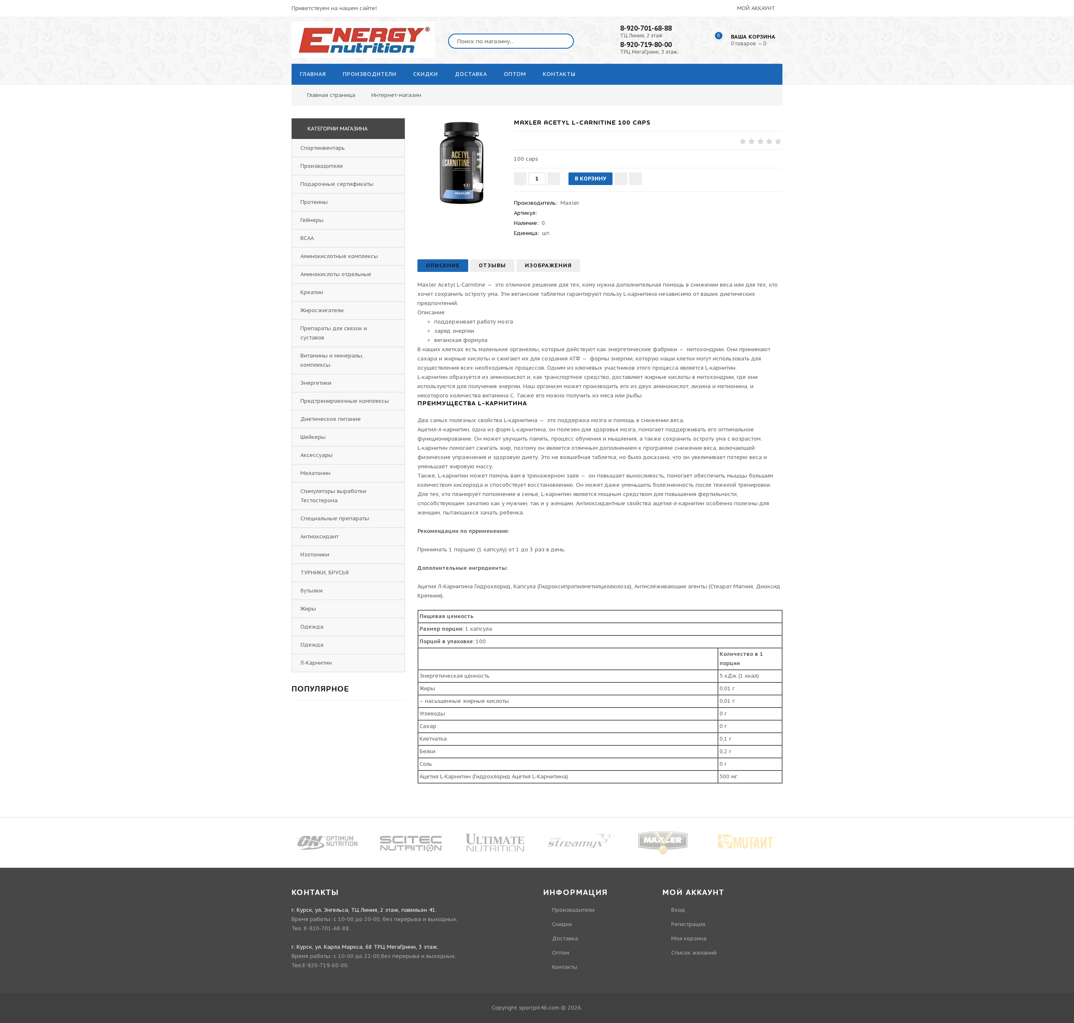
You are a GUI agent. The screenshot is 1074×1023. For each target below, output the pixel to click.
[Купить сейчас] (635, 178)
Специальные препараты (334, 518)
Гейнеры (311, 220)
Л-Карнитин (316, 662)
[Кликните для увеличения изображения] (461, 162)
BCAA (307, 238)
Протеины (314, 202)
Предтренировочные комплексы (344, 401)
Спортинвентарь (322, 147)
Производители (321, 166)
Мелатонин (315, 473)
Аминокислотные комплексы (339, 256)
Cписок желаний (694, 952)
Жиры (308, 608)
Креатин (311, 292)
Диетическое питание (330, 419)
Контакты (564, 967)
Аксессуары (316, 455)
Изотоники (314, 554)
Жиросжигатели (322, 310)
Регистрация (688, 924)
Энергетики (315, 382)
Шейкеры (313, 437)
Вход (678, 909)
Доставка (565, 938)
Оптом (560, 952)
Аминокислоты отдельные (335, 274)
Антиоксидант (319, 536)
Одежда (311, 626)
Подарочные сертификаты (336, 184)
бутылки (311, 590)
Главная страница (331, 95)
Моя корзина (688, 938)
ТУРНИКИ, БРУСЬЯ (324, 572)
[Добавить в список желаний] (621, 178)
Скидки (562, 924)
